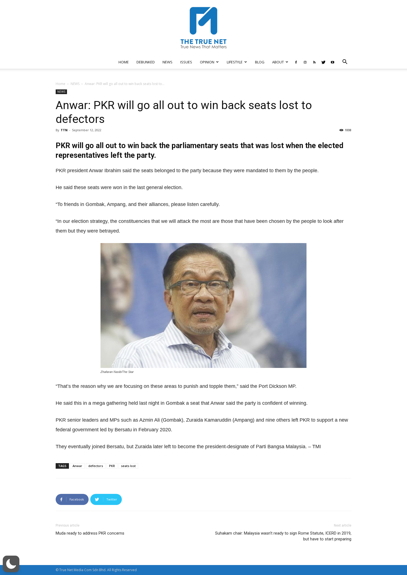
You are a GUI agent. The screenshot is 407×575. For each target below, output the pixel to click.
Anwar (77, 466)
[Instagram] (305, 62)
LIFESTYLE (235, 62)
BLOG (259, 62)
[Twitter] (323, 62)
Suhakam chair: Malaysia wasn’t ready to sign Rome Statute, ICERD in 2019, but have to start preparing (283, 536)
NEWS (167, 62)
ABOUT (278, 62)
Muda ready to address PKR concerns (90, 533)
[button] (344, 62)
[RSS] (314, 62)
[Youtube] (332, 62)
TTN (64, 130)
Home (60, 83)
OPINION (207, 62)
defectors (95, 466)
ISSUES (186, 62)
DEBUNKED (145, 62)
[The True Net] (203, 27)
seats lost (128, 466)
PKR (112, 466)
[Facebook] (296, 62)
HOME (124, 62)
